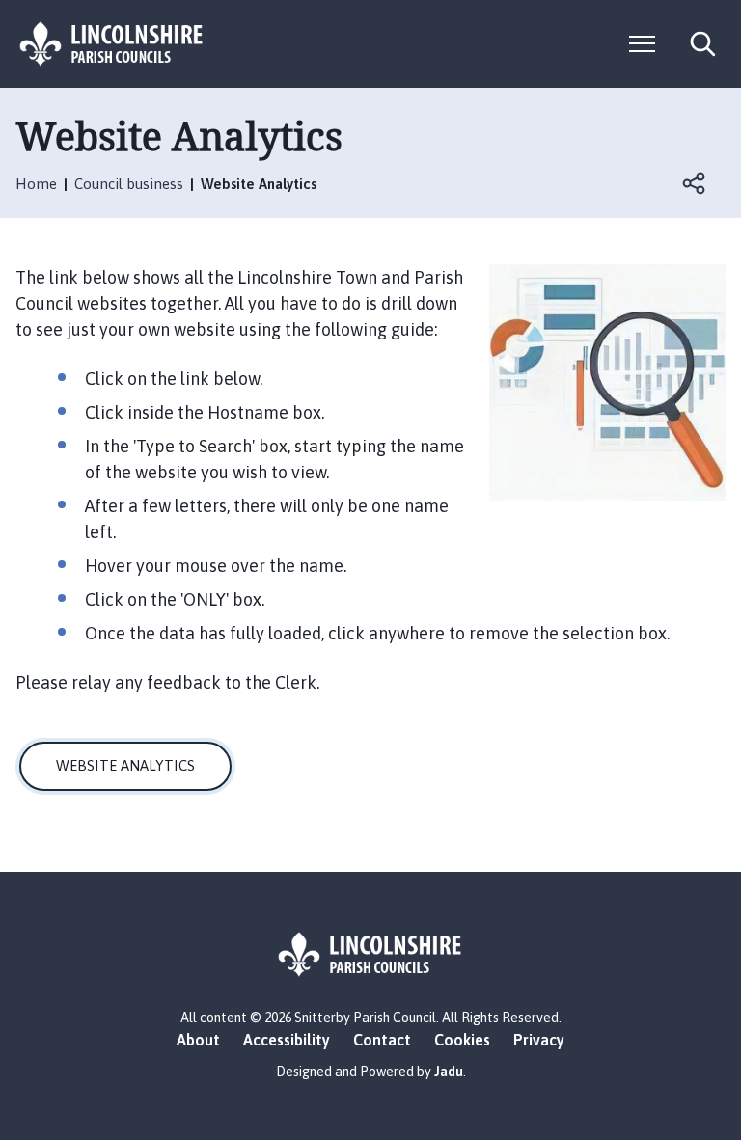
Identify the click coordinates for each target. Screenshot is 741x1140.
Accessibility (286, 1039)
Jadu (448, 1071)
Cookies (462, 1039)
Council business (128, 184)
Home (36, 184)
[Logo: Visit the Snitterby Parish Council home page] (111, 44)
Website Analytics (125, 765)
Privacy (538, 1039)
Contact (382, 1039)
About (198, 1039)
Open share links (694, 183)
